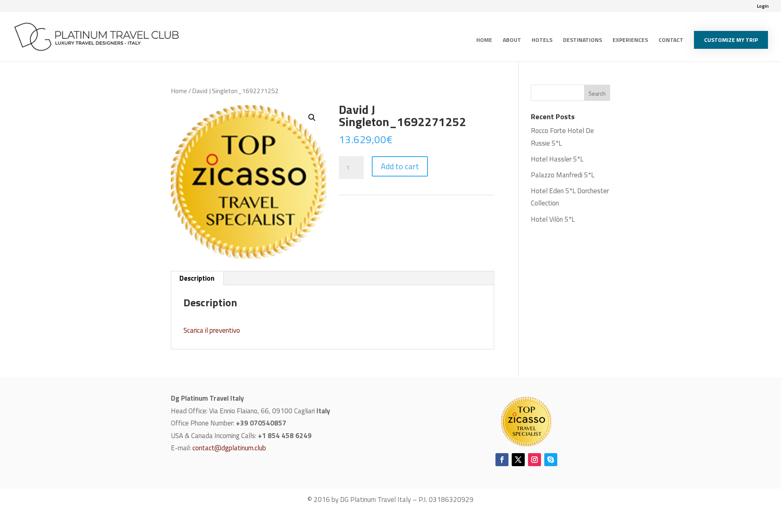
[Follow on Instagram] (534, 459)
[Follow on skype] (550, 459)
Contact (671, 40)
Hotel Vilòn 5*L (553, 219)
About (512, 40)
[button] (312, 117)
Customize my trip (731, 39)
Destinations (582, 40)
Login (763, 7)
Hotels (542, 40)
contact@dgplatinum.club (229, 448)
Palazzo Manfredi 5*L (562, 175)
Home (484, 40)
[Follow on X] (518, 459)
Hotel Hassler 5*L (557, 159)
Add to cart (400, 166)
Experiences (630, 40)
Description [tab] (196, 278)
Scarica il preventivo (211, 330)
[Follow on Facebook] (501, 459)
